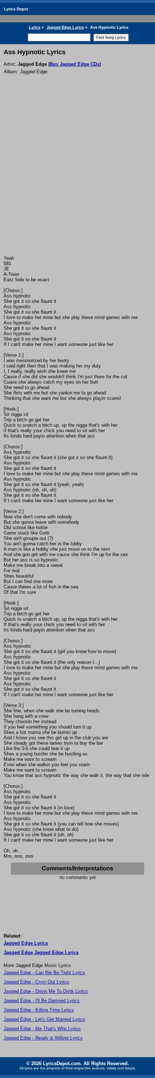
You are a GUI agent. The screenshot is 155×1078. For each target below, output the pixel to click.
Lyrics (34, 27)
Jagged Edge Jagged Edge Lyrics (41, 952)
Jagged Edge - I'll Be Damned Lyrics (42, 1000)
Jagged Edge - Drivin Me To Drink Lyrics (46, 991)
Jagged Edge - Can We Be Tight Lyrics (44, 972)
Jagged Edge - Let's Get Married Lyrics (44, 1019)
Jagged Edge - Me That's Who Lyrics (42, 1028)
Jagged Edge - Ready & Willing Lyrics (43, 1038)
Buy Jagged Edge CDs (74, 64)
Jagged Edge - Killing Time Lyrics (39, 1010)
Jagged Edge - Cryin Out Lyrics (36, 982)
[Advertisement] (77, 174)
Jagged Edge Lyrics (65, 27)
